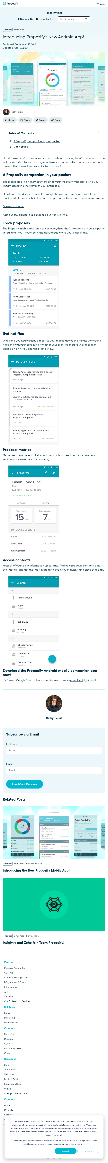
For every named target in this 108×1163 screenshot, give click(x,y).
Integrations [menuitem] (10, 987)
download (76, 680)
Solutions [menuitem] (9, 1007)
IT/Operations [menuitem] (11, 1022)
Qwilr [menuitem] (7, 1043)
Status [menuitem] (7, 1088)
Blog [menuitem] (6, 1065)
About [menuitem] (7, 1105)
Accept (65, 1151)
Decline (88, 1151)
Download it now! (13, 206)
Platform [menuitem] (9, 962)
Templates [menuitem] (9, 1069)
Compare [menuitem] (9, 1028)
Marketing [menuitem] (9, 1017)
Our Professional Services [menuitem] (17, 1001)
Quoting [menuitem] (8, 972)
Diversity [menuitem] (8, 1110)
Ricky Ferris (54, 718)
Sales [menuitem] (7, 1013)
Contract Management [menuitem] (16, 977)
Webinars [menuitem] (9, 1074)
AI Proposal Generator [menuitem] (15, 1093)
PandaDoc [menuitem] (9, 1034)
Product (8, 29)
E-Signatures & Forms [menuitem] (15, 982)
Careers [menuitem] (8, 1114)
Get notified (21, 146)
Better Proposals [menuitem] (12, 1048)
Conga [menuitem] (7, 1053)
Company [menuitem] (9, 1099)
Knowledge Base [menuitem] (12, 1084)
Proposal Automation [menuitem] (15, 968)
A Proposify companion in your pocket (37, 141)
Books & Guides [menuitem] (12, 1079)
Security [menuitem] (8, 996)
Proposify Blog (54, 12)
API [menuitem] (6, 991)
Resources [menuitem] (10, 1059)
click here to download (32, 214)
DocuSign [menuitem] (9, 1039)
